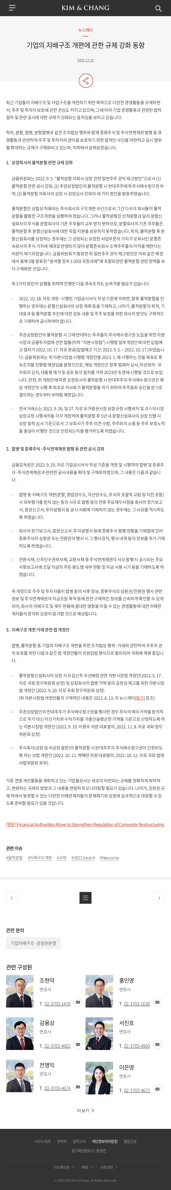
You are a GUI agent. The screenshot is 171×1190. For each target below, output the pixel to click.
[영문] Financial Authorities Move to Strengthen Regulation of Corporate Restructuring (85, 824)
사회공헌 (106, 1167)
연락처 (61, 1141)
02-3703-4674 (57, 1088)
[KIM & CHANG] (86, 7)
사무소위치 (43, 1141)
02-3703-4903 (137, 1046)
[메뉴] (12, 7)
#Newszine (109, 858)
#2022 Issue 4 (83, 858)
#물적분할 (14, 858)
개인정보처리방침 (104, 1141)
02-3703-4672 (137, 1090)
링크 (140, 698)
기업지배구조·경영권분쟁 (33, 943)
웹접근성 (130, 1141)
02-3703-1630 (137, 1003)
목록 (85, 898)
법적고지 (79, 1141)
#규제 (61, 858)
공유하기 (86, 81)
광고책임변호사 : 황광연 (88, 1150)
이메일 (77, 1002)
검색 (158, 8)
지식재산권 (61, 1167)
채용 (85, 1167)
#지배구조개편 (40, 858)
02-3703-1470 (57, 1003)
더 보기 (83, 1110)
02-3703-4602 (57, 1046)
